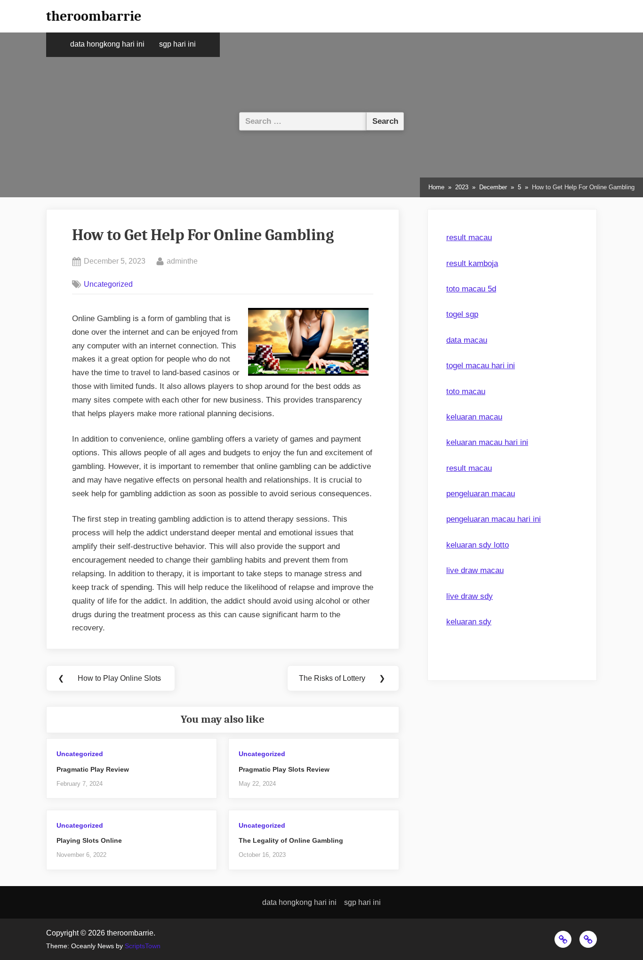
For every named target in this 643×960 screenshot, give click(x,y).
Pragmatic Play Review (92, 769)
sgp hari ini (177, 44)
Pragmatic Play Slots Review (284, 769)
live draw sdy (469, 596)
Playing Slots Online (89, 840)
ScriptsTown (143, 946)
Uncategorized (108, 284)
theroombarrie (93, 16)
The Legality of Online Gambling (291, 840)
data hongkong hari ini (107, 44)
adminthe (182, 260)
